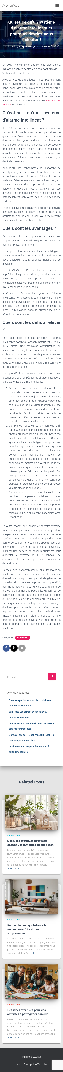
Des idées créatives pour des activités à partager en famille (27, 1012)
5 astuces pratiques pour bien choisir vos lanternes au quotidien (30, 843)
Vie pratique (22, 638)
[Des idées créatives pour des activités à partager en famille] (31, 981)
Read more (13, 868)
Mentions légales (31, 1057)
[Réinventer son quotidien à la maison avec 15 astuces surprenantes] (31, 896)
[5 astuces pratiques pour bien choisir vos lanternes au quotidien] (31, 812)
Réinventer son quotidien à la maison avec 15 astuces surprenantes (27, 929)
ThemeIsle (42, 1064)
